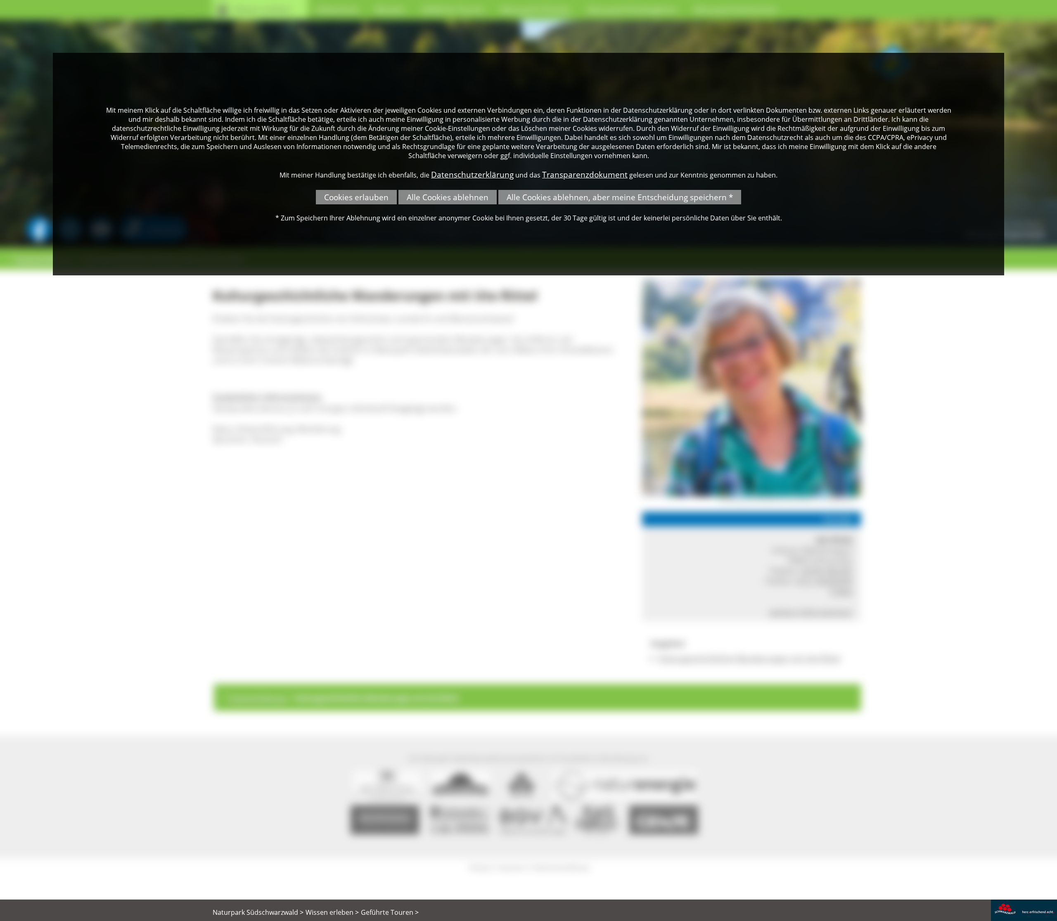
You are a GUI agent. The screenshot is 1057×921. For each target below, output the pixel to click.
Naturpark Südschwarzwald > (258, 912)
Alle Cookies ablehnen (447, 197)
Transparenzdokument (585, 174)
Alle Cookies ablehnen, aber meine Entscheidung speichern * (620, 197)
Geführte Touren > (390, 912)
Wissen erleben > (332, 912)
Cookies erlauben (356, 197)
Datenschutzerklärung (472, 174)
